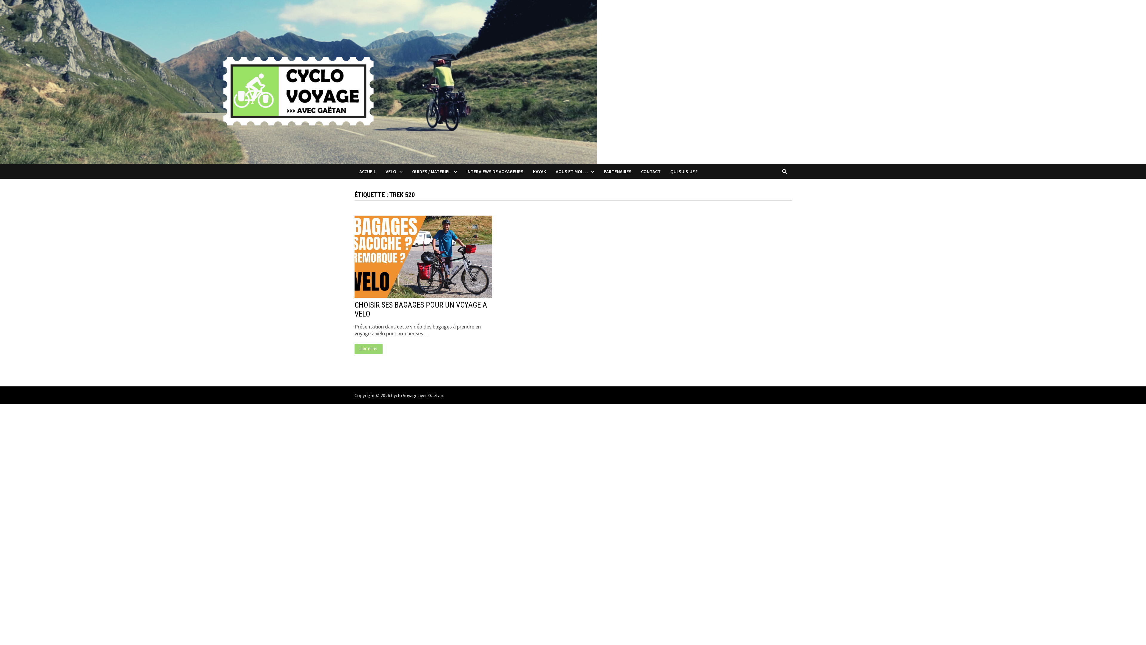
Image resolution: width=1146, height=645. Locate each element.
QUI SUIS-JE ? (684, 171)
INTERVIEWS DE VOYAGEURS (494, 171)
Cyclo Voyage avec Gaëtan (417, 395)
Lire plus (368, 349)
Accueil (367, 171)
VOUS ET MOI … (572, 171)
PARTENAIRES (617, 171)
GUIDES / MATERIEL (431, 171)
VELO (391, 171)
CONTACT (651, 171)
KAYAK (539, 171)
